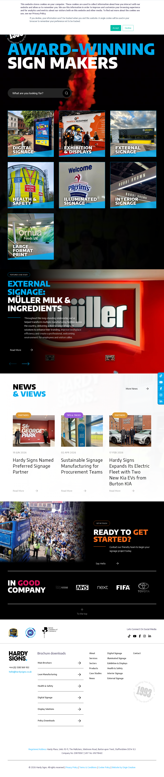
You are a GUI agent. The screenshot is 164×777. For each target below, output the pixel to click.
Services (93, 658)
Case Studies (95, 673)
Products (93, 668)
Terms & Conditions (88, 767)
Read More (15, 349)
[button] (25, 364)
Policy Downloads (46, 720)
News (92, 678)
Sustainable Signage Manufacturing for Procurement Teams (82, 465)
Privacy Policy (71, 767)
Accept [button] (116, 28)
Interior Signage (115, 673)
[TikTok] (161, 375)
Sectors (93, 663)
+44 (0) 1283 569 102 (19, 667)
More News (132, 388)
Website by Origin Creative (123, 767)
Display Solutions (46, 709)
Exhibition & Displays (117, 663)
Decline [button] (128, 28)
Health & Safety (45, 686)
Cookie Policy (104, 767)
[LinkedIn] (161, 401)
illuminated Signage (116, 658)
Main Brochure (45, 663)
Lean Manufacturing (47, 674)
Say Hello (101, 563)
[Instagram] (161, 395)
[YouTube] (161, 382)
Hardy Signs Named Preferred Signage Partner (33, 465)
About (92, 653)
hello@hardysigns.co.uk (20, 671)
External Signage (115, 678)
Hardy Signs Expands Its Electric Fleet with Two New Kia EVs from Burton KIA (129, 471)
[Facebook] (161, 388)
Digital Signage (45, 697)
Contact (137, 653)
